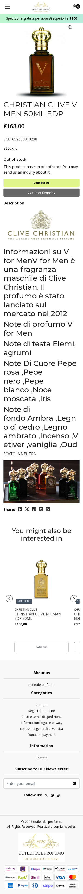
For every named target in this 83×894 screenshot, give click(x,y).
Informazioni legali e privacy (41, 722)
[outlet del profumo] (41, 7)
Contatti (41, 704)
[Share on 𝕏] (27, 509)
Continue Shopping (41, 193)
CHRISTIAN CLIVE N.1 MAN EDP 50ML (38, 616)
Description (13, 203)
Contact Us (41, 183)
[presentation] (9, 598)
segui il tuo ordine (41, 710)
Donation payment (41, 734)
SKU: (7, 139)
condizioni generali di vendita (41, 728)
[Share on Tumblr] (41, 509)
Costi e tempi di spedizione (41, 716)
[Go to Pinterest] (52, 796)
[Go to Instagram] (58, 796)
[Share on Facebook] (20, 509)
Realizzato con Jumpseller (56, 826)
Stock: (9, 148)
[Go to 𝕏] (46, 796)
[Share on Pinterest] (34, 509)
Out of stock (14, 159)
